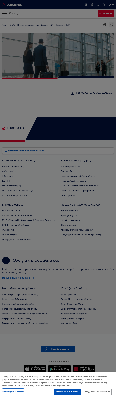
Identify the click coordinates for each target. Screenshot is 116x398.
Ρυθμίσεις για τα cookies (13, 391)
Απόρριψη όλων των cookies (97, 391)
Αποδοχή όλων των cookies (67, 391)
